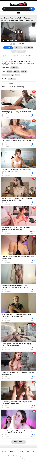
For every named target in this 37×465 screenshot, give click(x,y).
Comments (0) (21, 51)
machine (16, 71)
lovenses (23, 71)
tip (12, 75)
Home (4, 451)
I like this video (11, 44)
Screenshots (28, 47)
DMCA (21, 451)
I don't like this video (14, 44)
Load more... (18, 442)
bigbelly (9, 71)
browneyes (6, 75)
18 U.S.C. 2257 (31, 451)
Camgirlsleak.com (16, 459)
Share (13, 51)
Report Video (18, 47)
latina (17, 75)
